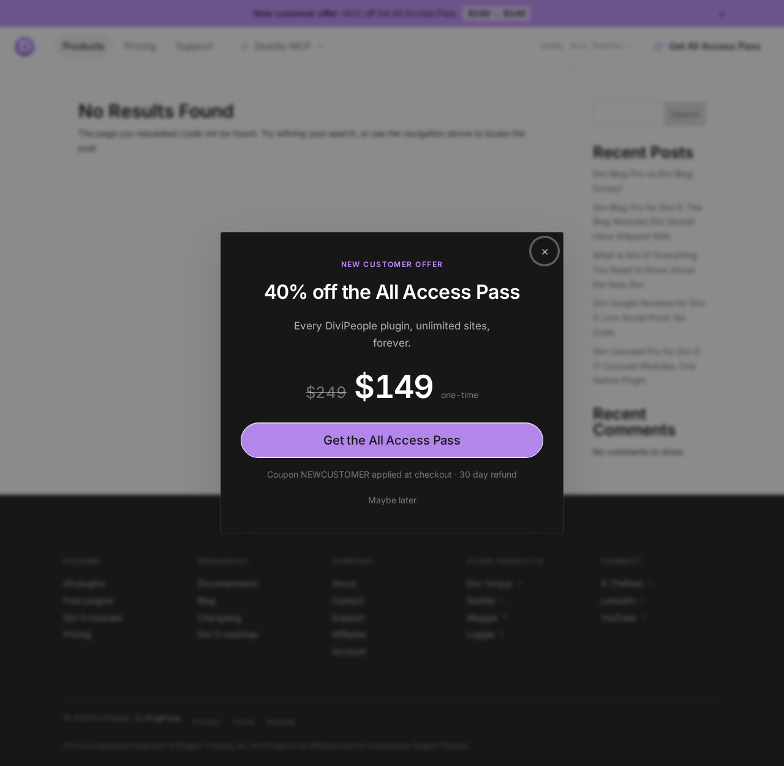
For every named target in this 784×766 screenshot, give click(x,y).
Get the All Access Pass (392, 440)
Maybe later (392, 500)
